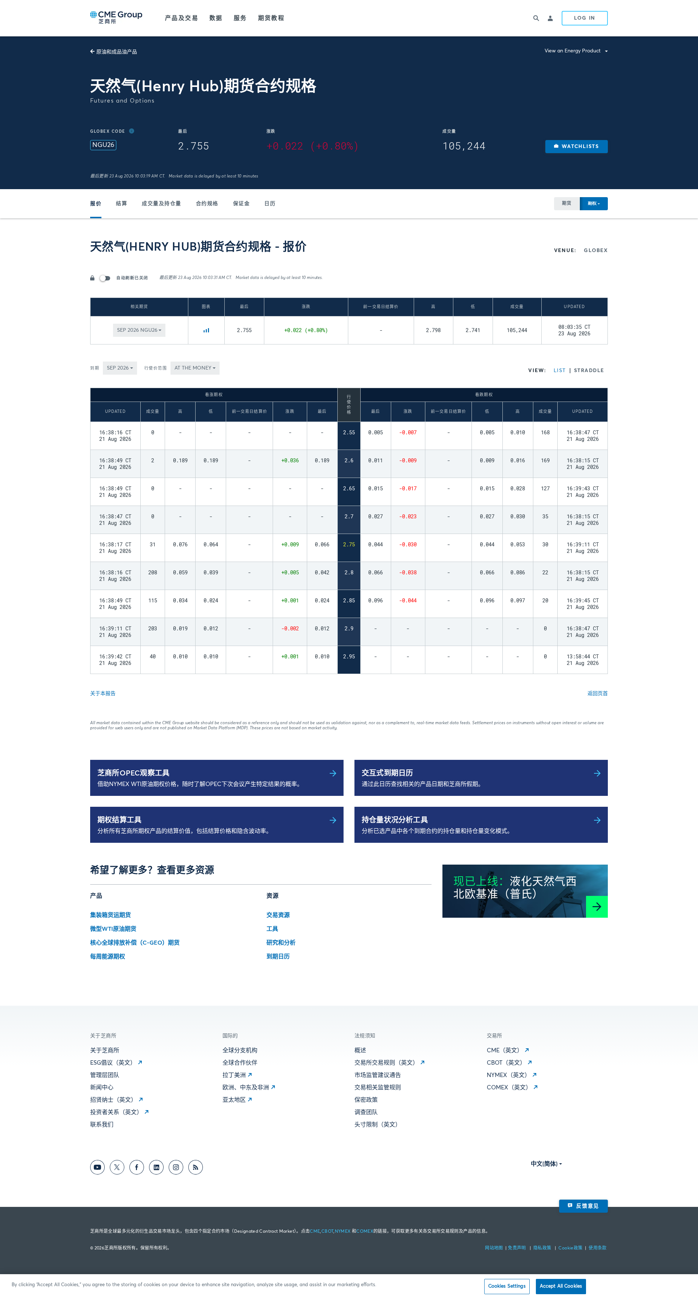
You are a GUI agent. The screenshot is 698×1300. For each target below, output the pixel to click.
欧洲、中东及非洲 (245, 1087)
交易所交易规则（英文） (386, 1063)
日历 (270, 203)
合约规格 (207, 203)
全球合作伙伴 (239, 1063)
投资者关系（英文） (116, 1112)
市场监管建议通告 (377, 1075)
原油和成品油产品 (116, 52)
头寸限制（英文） (377, 1125)
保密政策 (366, 1100)
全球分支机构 (239, 1050)
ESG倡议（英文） (113, 1063)
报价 (95, 203)
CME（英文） (505, 1050)
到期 (94, 368)
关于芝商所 (104, 1050)
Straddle (589, 370)
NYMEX (343, 1231)
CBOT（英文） (506, 1063)
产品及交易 (181, 18)
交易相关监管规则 (377, 1087)
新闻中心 (101, 1087)
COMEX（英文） (509, 1087)
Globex (596, 250)
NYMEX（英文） (508, 1075)
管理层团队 (104, 1075)
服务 (240, 18)
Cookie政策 (570, 1248)
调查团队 (366, 1112)
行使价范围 (155, 368)
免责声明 (517, 1248)
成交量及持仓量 (161, 203)
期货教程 (271, 18)
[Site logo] (116, 18)
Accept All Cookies (561, 1286)
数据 (216, 18)
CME (315, 1231)
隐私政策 (543, 1248)
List (560, 370)
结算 (121, 203)
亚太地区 (234, 1100)
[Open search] (536, 18)
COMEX (364, 1231)
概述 (360, 1050)
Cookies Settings (507, 1286)
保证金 (241, 203)
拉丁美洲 (234, 1075)
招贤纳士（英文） (113, 1100)
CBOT (327, 1231)
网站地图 (494, 1248)
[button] (576, 146)
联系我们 (101, 1125)
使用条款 (597, 1248)
